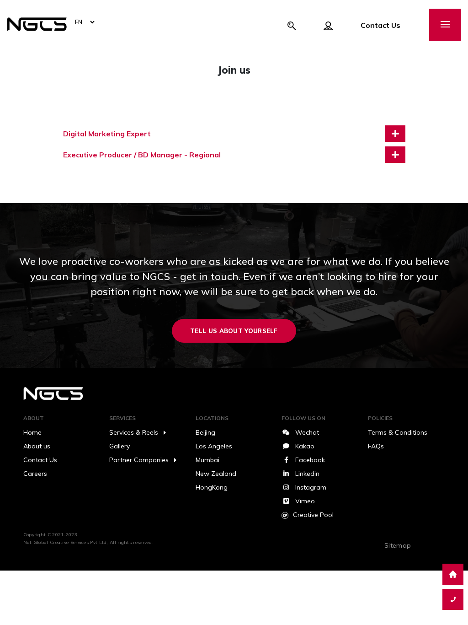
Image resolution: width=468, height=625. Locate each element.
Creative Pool (313, 515)
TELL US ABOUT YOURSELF (234, 330)
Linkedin (307, 473)
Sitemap (397, 545)
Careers (35, 473)
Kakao (304, 446)
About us (36, 446)
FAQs (376, 446)
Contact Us (380, 25)
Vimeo (305, 501)
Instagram (310, 487)
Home (32, 432)
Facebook (310, 460)
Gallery (119, 446)
